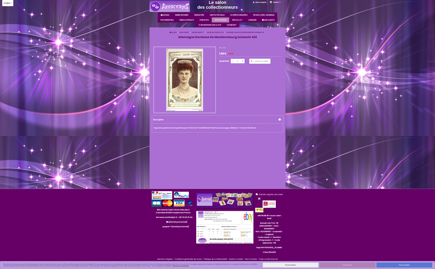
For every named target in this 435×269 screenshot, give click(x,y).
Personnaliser (290, 265)
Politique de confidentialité (215, 259)
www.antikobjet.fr (168, 217)
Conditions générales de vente (188, 259)
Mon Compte (251, 259)
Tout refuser (347, 265)
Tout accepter (404, 265)
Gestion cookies (236, 259)
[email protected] (180, 226)
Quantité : (224, 61)
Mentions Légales (165, 259)
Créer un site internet (268, 259)
